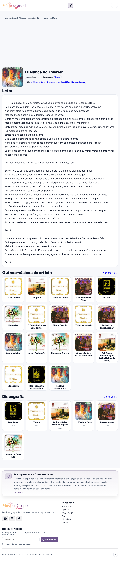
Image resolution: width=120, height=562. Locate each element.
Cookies (65, 516)
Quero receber (49, 539)
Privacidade (67, 513)
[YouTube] (5, 518)
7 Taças (57, 77)
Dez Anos (51, 82)
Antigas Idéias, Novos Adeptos (71, 82)
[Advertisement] (60, 44)
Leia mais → (19, 493)
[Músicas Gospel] (14, 5)
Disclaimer (66, 519)
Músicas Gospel (11, 18)
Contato (65, 522)
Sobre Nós (67, 506)
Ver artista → (110, 273)
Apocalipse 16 (33, 18)
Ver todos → (111, 396)
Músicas (22, 18)
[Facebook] (19, 518)
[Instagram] (12, 518)
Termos (65, 509)
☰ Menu (114, 5)
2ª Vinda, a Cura (38, 82)
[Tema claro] (70, 5)
